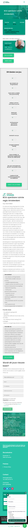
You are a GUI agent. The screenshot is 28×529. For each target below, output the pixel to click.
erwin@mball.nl (8, 49)
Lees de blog (13, 431)
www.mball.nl (6, 446)
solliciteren (8, 55)
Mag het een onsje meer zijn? (12, 417)
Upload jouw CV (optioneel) (9, 398)
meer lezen (8, 61)
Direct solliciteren (14, 184)
